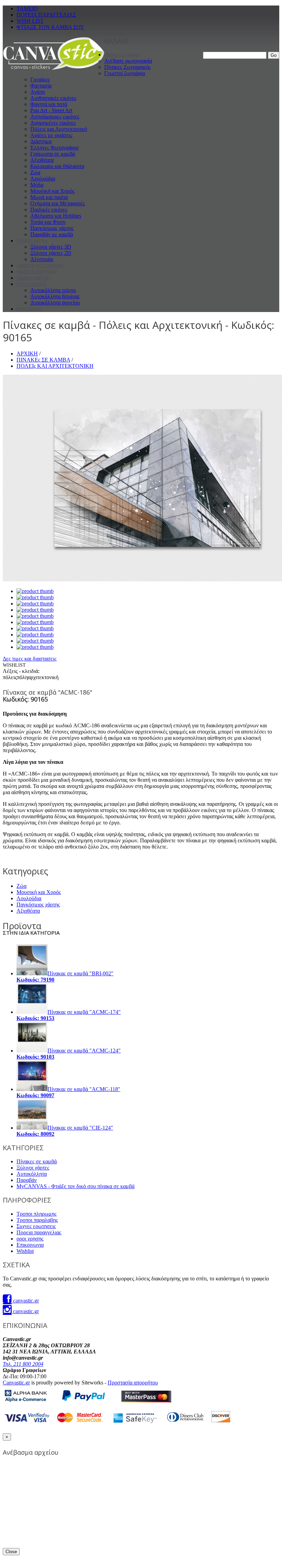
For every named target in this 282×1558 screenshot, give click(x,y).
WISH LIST (30, 21)
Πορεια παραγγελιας (39, 1232)
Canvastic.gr (16, 1382)
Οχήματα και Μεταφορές (57, 203)
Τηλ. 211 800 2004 (23, 1364)
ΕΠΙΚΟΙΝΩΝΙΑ (30, 309)
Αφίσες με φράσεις (51, 135)
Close (11, 1551)
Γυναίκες (40, 79)
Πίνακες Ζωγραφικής (127, 67)
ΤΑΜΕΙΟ (27, 8)
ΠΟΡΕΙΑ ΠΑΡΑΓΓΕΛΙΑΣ (46, 15)
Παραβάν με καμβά (51, 234)
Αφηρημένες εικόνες (53, 123)
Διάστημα (41, 141)
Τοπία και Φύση (47, 222)
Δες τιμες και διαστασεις (29, 659)
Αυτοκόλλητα (32, 1174)
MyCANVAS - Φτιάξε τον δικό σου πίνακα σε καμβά (75, 1186)
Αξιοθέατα (42, 160)
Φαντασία (41, 86)
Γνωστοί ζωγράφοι (124, 73)
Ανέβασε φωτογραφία (128, 61)
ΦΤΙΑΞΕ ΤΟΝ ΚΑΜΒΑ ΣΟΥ (50, 27)
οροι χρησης (30, 1239)
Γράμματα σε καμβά (52, 154)
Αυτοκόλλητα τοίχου (53, 290)
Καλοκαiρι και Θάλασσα (57, 166)
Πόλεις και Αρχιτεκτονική (58, 129)
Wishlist (25, 1251)
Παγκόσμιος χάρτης (52, 228)
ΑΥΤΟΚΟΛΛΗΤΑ (31, 284)
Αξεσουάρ (41, 259)
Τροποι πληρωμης (36, 1214)
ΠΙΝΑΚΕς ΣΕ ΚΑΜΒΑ (122, 55)
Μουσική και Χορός (52, 191)
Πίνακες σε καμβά (37, 1161)
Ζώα (35, 172)
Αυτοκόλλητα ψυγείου (55, 302)
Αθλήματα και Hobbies (55, 216)
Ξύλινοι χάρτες (33, 1168)
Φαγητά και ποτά (48, 104)
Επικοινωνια (30, 1245)
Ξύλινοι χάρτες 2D (50, 253)
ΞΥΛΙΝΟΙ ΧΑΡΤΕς (32, 241)
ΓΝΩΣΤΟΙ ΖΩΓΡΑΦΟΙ (37, 272)
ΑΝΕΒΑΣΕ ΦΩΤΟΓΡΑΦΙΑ (40, 266)
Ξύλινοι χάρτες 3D (50, 247)
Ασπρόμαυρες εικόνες (54, 117)
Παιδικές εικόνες (48, 209)
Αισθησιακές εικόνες (53, 98)
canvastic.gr (25, 1300)
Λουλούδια (42, 178)
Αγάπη (37, 92)
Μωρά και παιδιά (49, 197)
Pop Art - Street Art (51, 110)
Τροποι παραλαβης (37, 1220)
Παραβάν (27, 1180)
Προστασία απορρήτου (133, 1382)
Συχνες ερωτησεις (36, 1226)
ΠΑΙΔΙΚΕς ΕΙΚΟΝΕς (34, 278)
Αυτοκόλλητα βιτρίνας (54, 296)
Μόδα (36, 185)
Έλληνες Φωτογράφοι (54, 147)
